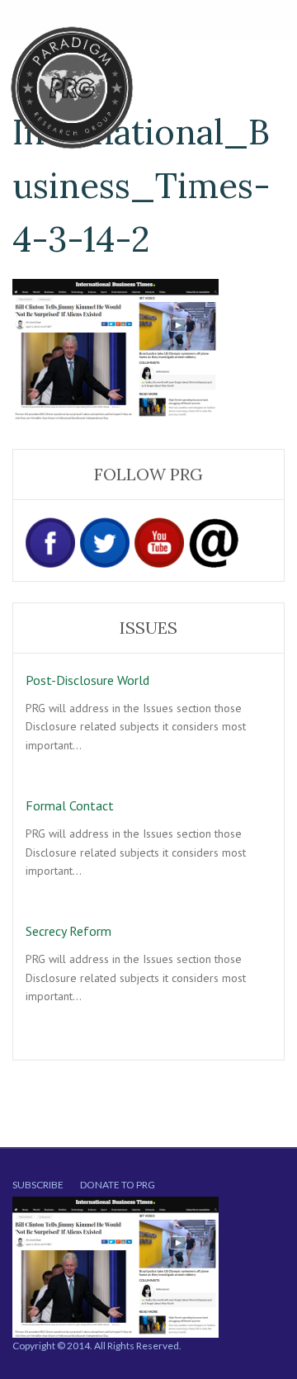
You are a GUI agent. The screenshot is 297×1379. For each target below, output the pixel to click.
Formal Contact (70, 805)
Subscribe (38, 1184)
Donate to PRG (117, 1184)
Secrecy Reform (68, 931)
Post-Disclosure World (87, 680)
